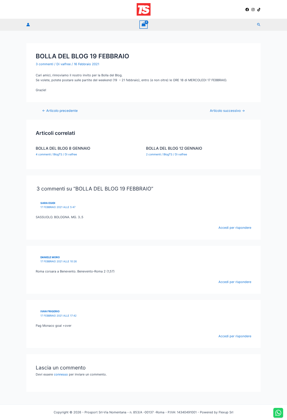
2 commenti (153, 154)
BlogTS (57, 154)
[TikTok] (259, 9)
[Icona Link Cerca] (259, 24)
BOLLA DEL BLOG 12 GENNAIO (174, 148)
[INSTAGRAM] (253, 9)
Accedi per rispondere (234, 228)
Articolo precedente (60, 110)
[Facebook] (247, 9)
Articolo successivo (227, 110)
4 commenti (43, 154)
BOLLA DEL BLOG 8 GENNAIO (63, 148)
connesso (61, 374)
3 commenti (44, 64)
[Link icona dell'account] (28, 24)
